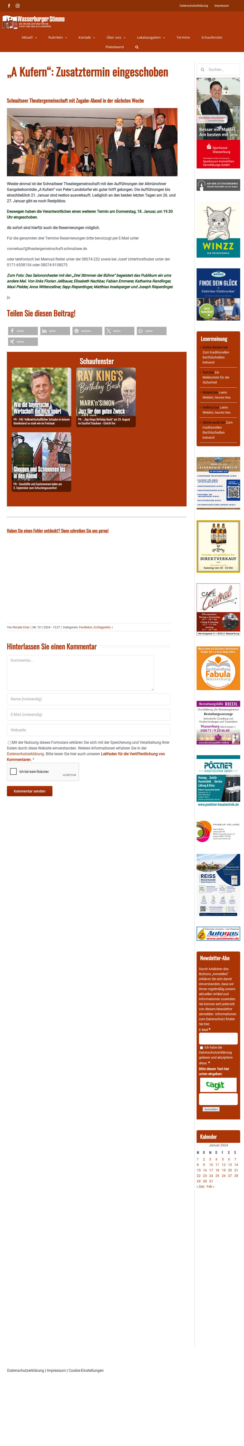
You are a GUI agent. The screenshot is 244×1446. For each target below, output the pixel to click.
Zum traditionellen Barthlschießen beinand (216, 357)
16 (205, 1170)
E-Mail (204, 1030)
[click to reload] (218, 1085)
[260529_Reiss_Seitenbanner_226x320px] (218, 856)
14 (236, 1165)
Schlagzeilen (102, 627)
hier (206, 1024)
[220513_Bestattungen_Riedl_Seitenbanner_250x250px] (218, 703)
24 (211, 1176)
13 (230, 1165)
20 (230, 1170)
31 (211, 1181)
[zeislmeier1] (218, 929)
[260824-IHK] (41, 370)
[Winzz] (218, 204)
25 (217, 1176)
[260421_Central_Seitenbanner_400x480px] (218, 586)
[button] (137, 47)
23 (205, 1176)
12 (224, 1165)
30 (205, 1181)
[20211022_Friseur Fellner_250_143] (218, 821)
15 (199, 1170)
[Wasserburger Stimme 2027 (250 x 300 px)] (218, 459)
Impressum (56, 1370)
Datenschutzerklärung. (26, 754)
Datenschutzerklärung (215, 1052)
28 (236, 1176)
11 (217, 1165)
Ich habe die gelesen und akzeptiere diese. (216, 1055)
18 (217, 1170)
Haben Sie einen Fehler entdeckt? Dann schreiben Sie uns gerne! (58, 530)
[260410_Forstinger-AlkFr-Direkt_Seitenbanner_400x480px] (218, 523)
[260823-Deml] (41, 435)
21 (236, 1170)
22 (199, 1176)
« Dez (200, 1186)
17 (211, 1170)
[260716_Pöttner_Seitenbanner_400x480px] (218, 757)
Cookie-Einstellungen (86, 1370)
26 (224, 1176)
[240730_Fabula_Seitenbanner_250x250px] (218, 649)
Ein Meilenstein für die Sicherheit (216, 377)
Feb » (210, 1186)
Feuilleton (85, 627)
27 (230, 1176)
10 (211, 1165)
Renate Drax (21, 627)
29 (199, 1181)
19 (224, 1170)
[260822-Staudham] (106, 370)
